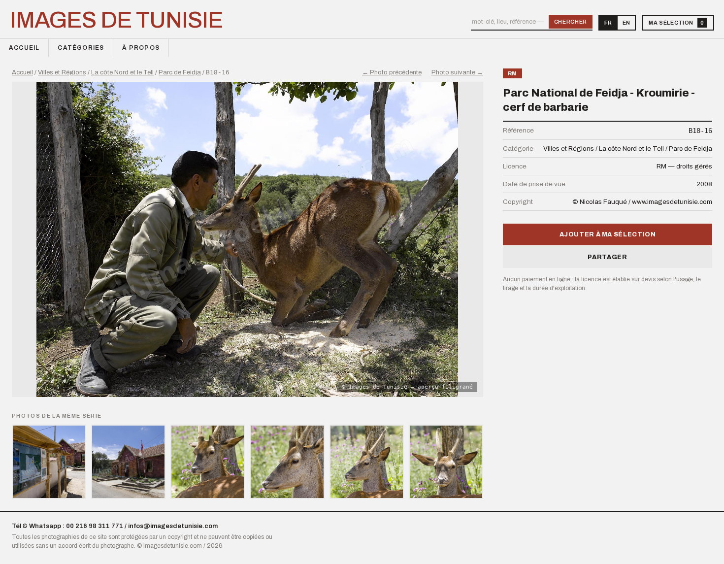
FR (608, 23)
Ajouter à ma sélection (607, 234)
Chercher (570, 22)
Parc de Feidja (180, 72)
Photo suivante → (457, 72)
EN (626, 23)
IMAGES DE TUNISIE (116, 20)
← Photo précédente (392, 72)
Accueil (24, 47)
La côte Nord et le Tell (122, 72)
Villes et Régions (62, 72)
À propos (141, 47)
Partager (607, 257)
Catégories (81, 47)
